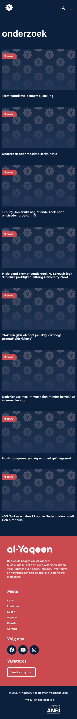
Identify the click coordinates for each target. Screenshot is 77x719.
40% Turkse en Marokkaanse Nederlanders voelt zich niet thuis (38, 518)
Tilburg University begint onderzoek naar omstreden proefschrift (33, 213)
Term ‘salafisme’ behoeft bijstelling (27, 96)
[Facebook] (11, 650)
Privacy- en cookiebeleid (38, 699)
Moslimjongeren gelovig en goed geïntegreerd (36, 458)
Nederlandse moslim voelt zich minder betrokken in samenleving (38, 398)
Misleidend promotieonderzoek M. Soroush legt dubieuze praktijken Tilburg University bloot (37, 275)
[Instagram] (34, 650)
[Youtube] (23, 650)
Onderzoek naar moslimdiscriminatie (29, 154)
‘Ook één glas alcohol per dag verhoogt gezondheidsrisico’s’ (31, 336)
